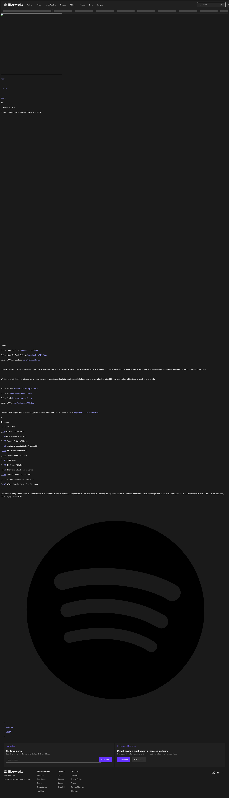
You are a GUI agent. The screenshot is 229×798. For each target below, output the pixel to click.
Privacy (74, 783)
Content (82, 5)
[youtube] (213, 772)
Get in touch (139, 760)
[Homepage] (13, 4)
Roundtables (42, 787)
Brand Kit (61, 787)
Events (91, 5)
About (60, 775)
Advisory (72, 5)
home (3, 79)
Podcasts (40, 775)
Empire (3, 98)
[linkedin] (218, 772)
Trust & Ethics (76, 779)
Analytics (29, 5)
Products (63, 5)
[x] (222, 772)
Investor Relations (50, 5)
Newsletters (41, 779)
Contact (61, 783)
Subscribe (105, 760)
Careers (61, 779)
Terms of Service (77, 787)
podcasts (4, 88)
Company (100, 5)
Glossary (74, 791)
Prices (39, 5)
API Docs (74, 775)
